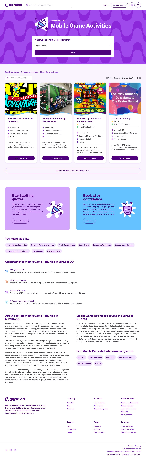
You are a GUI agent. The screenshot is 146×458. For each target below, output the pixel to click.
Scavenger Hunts (54, 251)
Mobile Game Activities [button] (81, 26)
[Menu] (138, 5)
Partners (70, 409)
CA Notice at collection (132, 448)
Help (69, 426)
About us (70, 403)
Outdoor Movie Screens (124, 245)
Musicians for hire (128, 409)
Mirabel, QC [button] (59, 20)
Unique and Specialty (29, 72)
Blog (68, 406)
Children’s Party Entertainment (42, 245)
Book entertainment (129, 403)
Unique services (127, 429)
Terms (130, 446)
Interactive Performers (102, 245)
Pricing (97, 429)
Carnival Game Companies (16, 245)
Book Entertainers (12, 72)
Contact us (71, 429)
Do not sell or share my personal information (124, 451)
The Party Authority (121, 118)
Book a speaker (127, 406)
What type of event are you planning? (52, 40)
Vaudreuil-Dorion (84, 363)
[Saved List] (131, 5)
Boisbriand (110, 357)
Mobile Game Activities (49, 72)
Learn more (89, 221)
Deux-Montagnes (95, 357)
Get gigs (97, 426)
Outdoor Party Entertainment (17, 251)
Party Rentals (38, 251)
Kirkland (98, 363)
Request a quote (101, 409)
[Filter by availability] (21, 78)
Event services (127, 426)
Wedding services (128, 432)
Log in (105, 5)
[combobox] (49, 5)
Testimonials (99, 432)
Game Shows (84, 245)
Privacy (138, 446)
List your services (119, 5)
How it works (99, 403)
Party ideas (98, 406)
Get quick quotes (20, 221)
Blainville (81, 357)
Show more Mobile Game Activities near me (73, 171)
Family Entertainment (67, 245)
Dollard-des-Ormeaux (127, 357)
